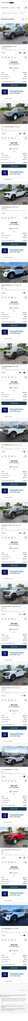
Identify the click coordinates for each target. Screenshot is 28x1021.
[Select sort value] (25, 19)
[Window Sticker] (26, 57)
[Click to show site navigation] (25, 8)
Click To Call (14, 85)
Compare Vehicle (8, 98)
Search (22, 13)
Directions (13, 7)
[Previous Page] (15, 990)
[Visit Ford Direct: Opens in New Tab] (13, 1010)
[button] (5, 8)
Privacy (18, 1006)
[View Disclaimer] (15, 57)
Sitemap (14, 1006)
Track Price (15, 68)
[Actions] (25, 47)
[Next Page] (18, 990)
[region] (14, 77)
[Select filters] (23, 19)
